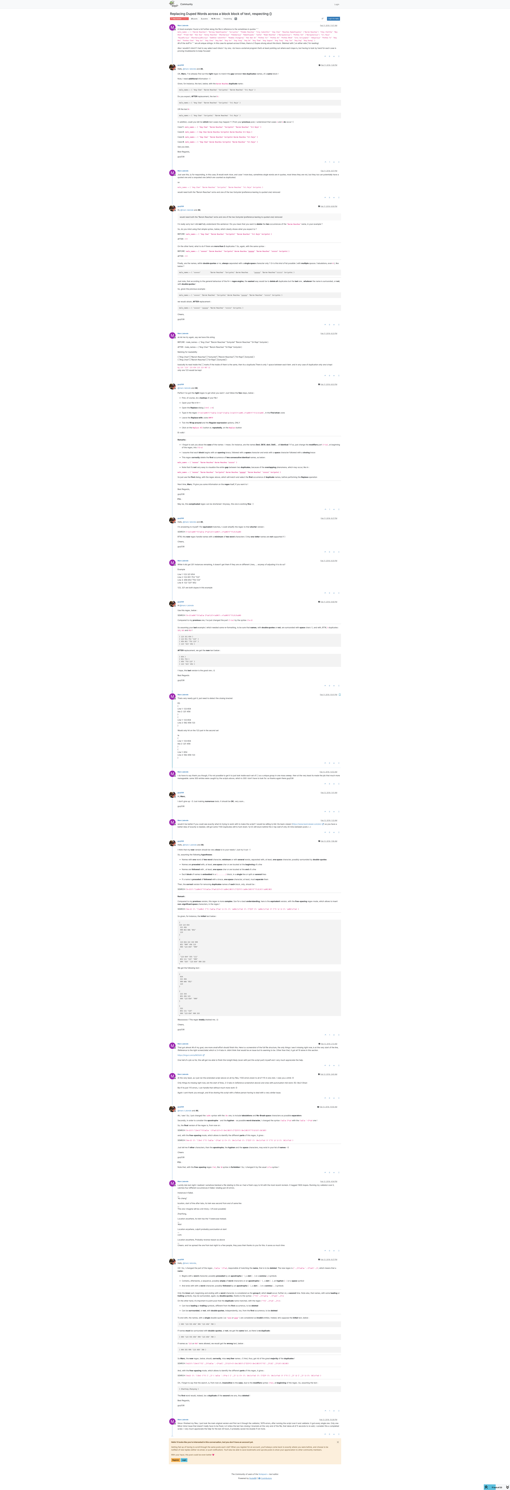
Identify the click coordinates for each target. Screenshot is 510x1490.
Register (175, 1460)
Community (186, 4)
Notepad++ (264, 1474)
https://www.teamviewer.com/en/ (306, 824)
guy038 (181, 65)
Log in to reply (333, 19)
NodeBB (252, 1478)
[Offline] (173, 67)
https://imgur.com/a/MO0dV (190, 1055)
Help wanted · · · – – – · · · (180, 19)
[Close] (338, 1442)
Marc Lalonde (183, 25)
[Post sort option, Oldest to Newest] (322, 18)
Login (184, 1460)
